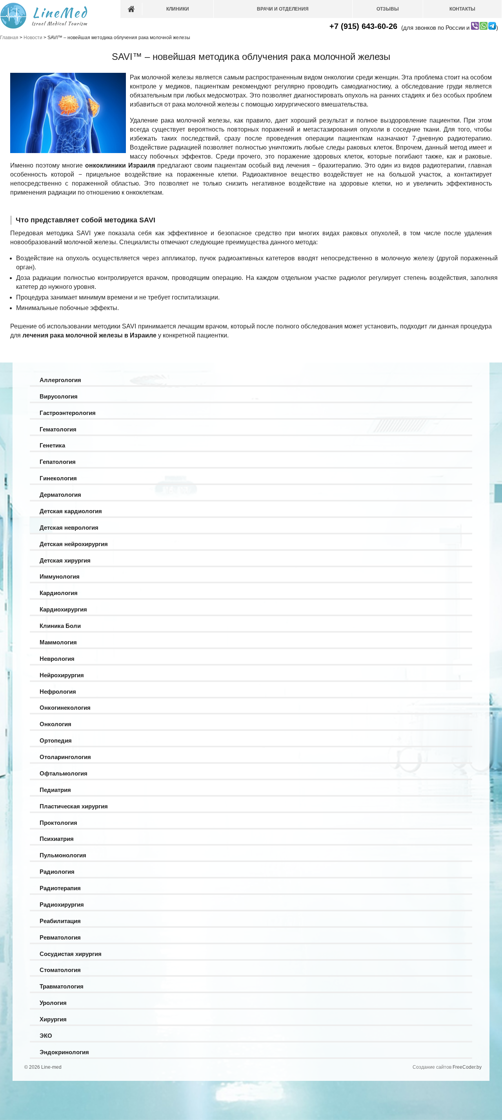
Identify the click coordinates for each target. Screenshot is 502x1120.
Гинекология (58, 478)
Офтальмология (63, 773)
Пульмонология (63, 855)
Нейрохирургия (62, 675)
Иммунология (60, 576)
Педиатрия (55, 789)
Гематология (58, 429)
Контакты (462, 9)
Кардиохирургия (63, 609)
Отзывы (387, 9)
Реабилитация (60, 921)
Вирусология (59, 396)
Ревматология (60, 937)
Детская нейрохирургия (74, 544)
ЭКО (46, 1035)
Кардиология (59, 593)
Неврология (57, 658)
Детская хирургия (65, 560)
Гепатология (58, 461)
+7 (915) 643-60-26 (363, 26)
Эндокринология (64, 1052)
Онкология (55, 724)
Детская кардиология (71, 511)
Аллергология (60, 380)
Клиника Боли (60, 625)
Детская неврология (69, 527)
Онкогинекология (65, 707)
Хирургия (53, 1019)
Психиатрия (57, 838)
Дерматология (60, 494)
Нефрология (58, 691)
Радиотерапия (60, 888)
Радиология (57, 871)
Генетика (52, 445)
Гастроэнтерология (68, 412)
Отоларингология (65, 757)
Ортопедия (56, 740)
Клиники (177, 9)
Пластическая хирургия (74, 806)
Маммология (58, 642)
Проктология (58, 822)
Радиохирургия (62, 904)
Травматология (62, 986)
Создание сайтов (432, 1067)
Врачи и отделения (283, 9)
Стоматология (60, 970)
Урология (53, 1002)
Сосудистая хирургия (71, 953)
